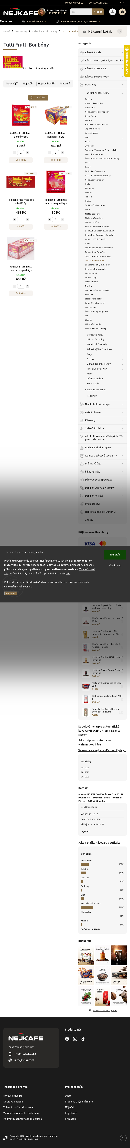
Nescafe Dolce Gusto (91, 903)
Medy (90, 373)
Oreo (87, 162)
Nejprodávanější (46, 83)
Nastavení (11, 593)
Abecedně (65, 83)
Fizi (86, 315)
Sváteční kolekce (94, 428)
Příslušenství (92, 504)
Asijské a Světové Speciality (101, 456)
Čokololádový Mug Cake (96, 311)
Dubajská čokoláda (94, 103)
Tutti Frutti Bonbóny (94, 260)
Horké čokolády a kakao (96, 124)
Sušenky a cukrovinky (98, 93)
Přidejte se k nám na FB (92, 824)
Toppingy (92, 396)
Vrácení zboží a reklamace (18, 1107)
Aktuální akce (93, 412)
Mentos (88, 192)
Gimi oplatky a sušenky (95, 269)
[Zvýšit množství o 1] (27, 152)
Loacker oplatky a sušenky (97, 264)
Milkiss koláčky (92, 222)
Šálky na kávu (92, 472)
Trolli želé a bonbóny (95, 205)
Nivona (84, 920)
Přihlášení (71, 1119)
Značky (89, 520)
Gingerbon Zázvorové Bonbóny (100, 235)
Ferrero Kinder (91, 281)
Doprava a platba (98, 3)
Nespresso (86, 860)
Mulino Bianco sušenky (95, 328)
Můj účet (69, 1107)
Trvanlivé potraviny (97, 369)
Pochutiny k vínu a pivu (98, 447)
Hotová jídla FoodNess (95, 389)
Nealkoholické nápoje (97, 404)
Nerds (87, 243)
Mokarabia (86, 912)
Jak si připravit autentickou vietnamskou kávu (95, 743)
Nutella (88, 285)
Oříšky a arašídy (95, 378)
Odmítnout (115, 565)
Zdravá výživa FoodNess (99, 349)
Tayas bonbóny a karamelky (98, 256)
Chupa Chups (91, 277)
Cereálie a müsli (95, 335)
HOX (36, 1139)
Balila (87, 141)
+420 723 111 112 (89, 814)
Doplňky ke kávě (94, 496)
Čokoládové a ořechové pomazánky (102, 158)
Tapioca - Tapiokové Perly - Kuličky (101, 150)
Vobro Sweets (91, 133)
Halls (87, 184)
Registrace (71, 1113)
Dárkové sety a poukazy (98, 480)
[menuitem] (36, 21)
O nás (68, 1096)
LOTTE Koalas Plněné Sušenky (99, 247)
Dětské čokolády (95, 339)
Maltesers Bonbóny (94, 218)
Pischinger (89, 188)
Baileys (88, 99)
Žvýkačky (89, 145)
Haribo (88, 201)
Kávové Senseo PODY (97, 77)
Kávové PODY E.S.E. (96, 68)
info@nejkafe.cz (89, 807)
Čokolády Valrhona (94, 154)
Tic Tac (88, 196)
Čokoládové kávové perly (97, 111)
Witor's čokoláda (93, 324)
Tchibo (84, 869)
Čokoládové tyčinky (94, 179)
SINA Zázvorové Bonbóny (97, 226)
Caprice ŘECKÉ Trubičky (95, 239)
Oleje (90, 354)
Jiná (83, 895)
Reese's (88, 120)
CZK (122, 2)
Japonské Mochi (92, 128)
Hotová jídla (93, 383)
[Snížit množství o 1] (14, 152)
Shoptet (20, 1139)
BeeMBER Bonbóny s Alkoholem (100, 230)
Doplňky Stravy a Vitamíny (100, 488)
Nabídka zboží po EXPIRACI (100, 512)
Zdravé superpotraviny (99, 364)
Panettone (89, 107)
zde (68, 573)
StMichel (89, 294)
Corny (88, 167)
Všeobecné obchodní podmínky (21, 1113)
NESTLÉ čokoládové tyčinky (98, 175)
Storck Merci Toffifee (94, 298)
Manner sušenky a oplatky (97, 290)
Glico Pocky (90, 116)
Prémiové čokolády (97, 344)
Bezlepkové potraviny (95, 171)
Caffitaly (85, 886)
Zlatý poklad (91, 273)
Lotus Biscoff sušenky (95, 303)
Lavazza (85, 877)
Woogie (88, 319)
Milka (87, 209)
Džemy (90, 359)
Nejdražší (28, 83)
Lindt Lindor (90, 307)
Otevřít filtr (40, 97)
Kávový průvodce (74, 3)
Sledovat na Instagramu (105, 1010)
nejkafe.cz (86, 831)
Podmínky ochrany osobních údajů (22, 1119)
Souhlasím (115, 554)
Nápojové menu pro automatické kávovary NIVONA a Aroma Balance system (99, 731)
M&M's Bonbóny (92, 213)
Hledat (98, 11)
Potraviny (90, 84)
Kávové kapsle (93, 52)
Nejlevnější (11, 83)
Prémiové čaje (93, 463)
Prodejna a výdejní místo (79, 1102)
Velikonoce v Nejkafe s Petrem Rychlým (102, 750)
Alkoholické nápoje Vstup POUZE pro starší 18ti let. (103, 437)
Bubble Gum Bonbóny (95, 252)
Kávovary (90, 420)
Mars (87, 137)
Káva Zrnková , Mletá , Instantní (103, 60)
